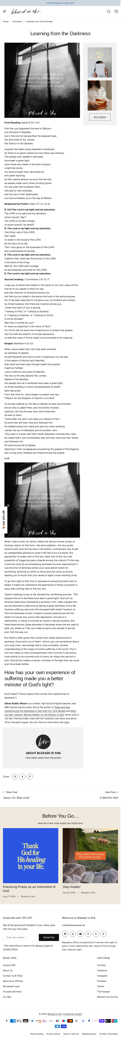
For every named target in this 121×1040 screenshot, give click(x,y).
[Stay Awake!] (90, 855)
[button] (3, 520)
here (66, 722)
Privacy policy (53, 1034)
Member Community (107, 996)
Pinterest (101, 981)
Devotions (17, 21)
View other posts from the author (43, 757)
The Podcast (103, 991)
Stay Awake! (72, 887)
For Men (7, 996)
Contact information (108, 1034)
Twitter (100, 986)
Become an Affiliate (13, 981)
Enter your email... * (16, 937)
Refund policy (37, 1034)
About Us (8, 970)
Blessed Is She (55, 1014)
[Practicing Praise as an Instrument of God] (30, 855)
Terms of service (71, 1034)
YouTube (101, 965)
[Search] (108, 11)
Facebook (102, 970)
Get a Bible (100, 117)
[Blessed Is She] (25, 11)
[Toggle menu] (4, 11)
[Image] (100, 62)
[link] (15, 776)
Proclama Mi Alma (12, 991)
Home (6, 21)
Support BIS (9, 965)
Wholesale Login (11, 986)
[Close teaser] (8, 505)
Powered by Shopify (72, 1014)
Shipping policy (89, 1034)
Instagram (102, 975)
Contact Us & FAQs (12, 975)
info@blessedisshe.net (73, 925)
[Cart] (116, 11)
